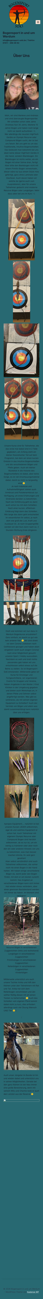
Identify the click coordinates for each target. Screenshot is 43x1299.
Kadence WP (33, 1292)
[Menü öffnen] (38, 22)
